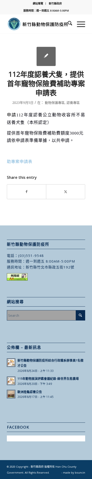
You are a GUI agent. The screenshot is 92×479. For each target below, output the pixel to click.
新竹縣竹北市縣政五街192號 (50, 267)
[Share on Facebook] (26, 192)
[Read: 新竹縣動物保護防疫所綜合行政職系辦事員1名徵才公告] (11, 362)
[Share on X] (65, 192)
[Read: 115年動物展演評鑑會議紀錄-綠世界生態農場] (11, 381)
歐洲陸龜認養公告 (29, 392)
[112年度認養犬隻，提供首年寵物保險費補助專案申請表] (46, 56)
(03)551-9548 (31, 255)
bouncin (80, 472)
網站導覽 (38, 3)
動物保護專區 (55, 102)
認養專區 (73, 102)
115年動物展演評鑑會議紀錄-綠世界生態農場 (48, 378)
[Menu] (78, 23)
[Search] (67, 23)
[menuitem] (38, 3)
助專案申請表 (19, 161)
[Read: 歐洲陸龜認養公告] (11, 394)
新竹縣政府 (55, 3)
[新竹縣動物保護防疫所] (38, 23)
